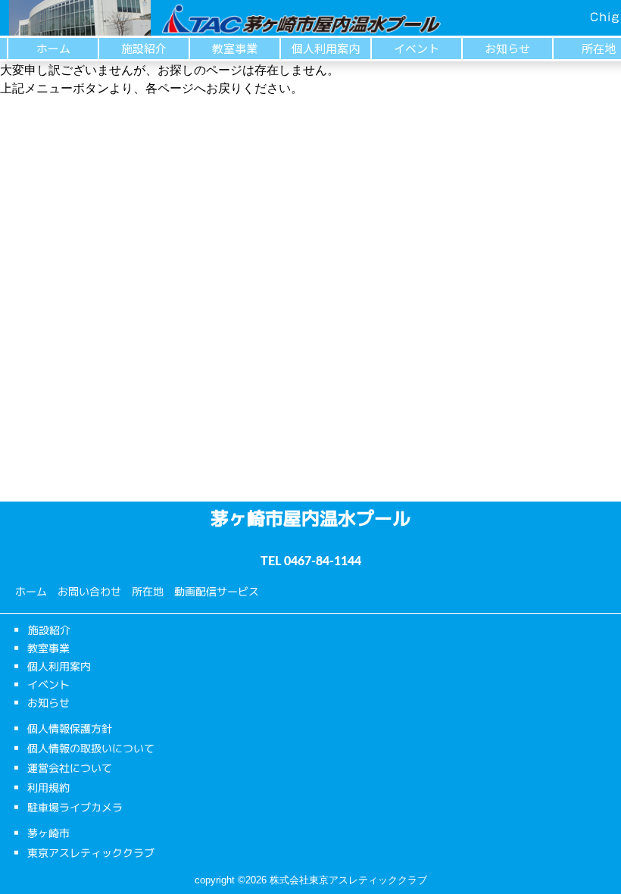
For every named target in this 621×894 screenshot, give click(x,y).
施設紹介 (144, 48)
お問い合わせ (89, 591)
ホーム (53, 48)
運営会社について (69, 768)
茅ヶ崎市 (48, 833)
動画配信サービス (216, 591)
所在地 (148, 591)
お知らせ (507, 48)
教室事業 (234, 48)
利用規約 (48, 787)
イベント (416, 48)
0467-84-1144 (322, 561)
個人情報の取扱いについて (90, 748)
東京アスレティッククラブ (90, 853)
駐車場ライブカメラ (75, 807)
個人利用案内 (326, 48)
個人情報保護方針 (69, 728)
